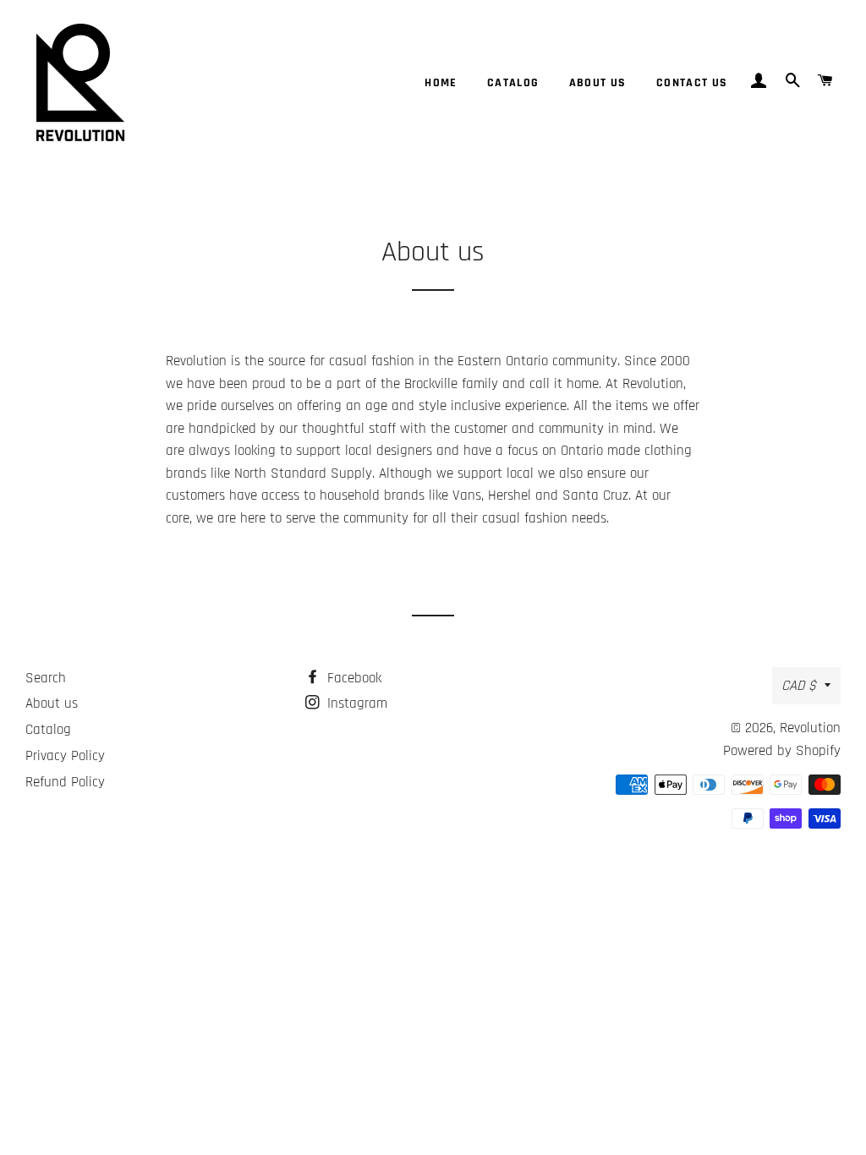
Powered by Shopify (782, 751)
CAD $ (798, 685)
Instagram (355, 703)
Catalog (513, 82)
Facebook (352, 678)
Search (45, 678)
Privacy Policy (65, 756)
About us (598, 82)
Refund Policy (65, 782)
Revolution (810, 728)
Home (441, 82)
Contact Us (692, 82)
